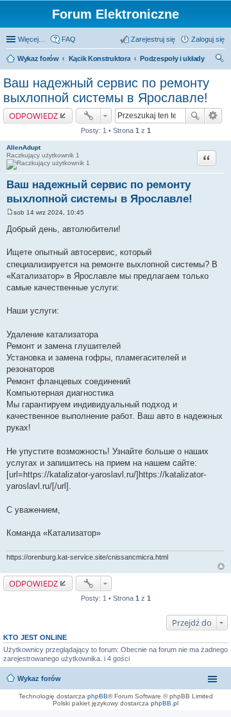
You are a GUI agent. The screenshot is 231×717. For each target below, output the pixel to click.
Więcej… (32, 39)
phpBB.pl (164, 703)
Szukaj (195, 115)
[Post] (9, 212)
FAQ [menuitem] (69, 39)
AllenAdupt (23, 147)
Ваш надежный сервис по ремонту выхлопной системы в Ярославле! (106, 90)
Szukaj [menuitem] (220, 60)
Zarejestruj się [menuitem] (153, 39)
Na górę (221, 566)
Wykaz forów (38, 58)
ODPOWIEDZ (33, 115)
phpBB (97, 696)
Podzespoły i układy (172, 58)
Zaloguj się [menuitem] (208, 39)
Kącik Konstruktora (100, 58)
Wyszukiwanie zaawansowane (213, 115)
